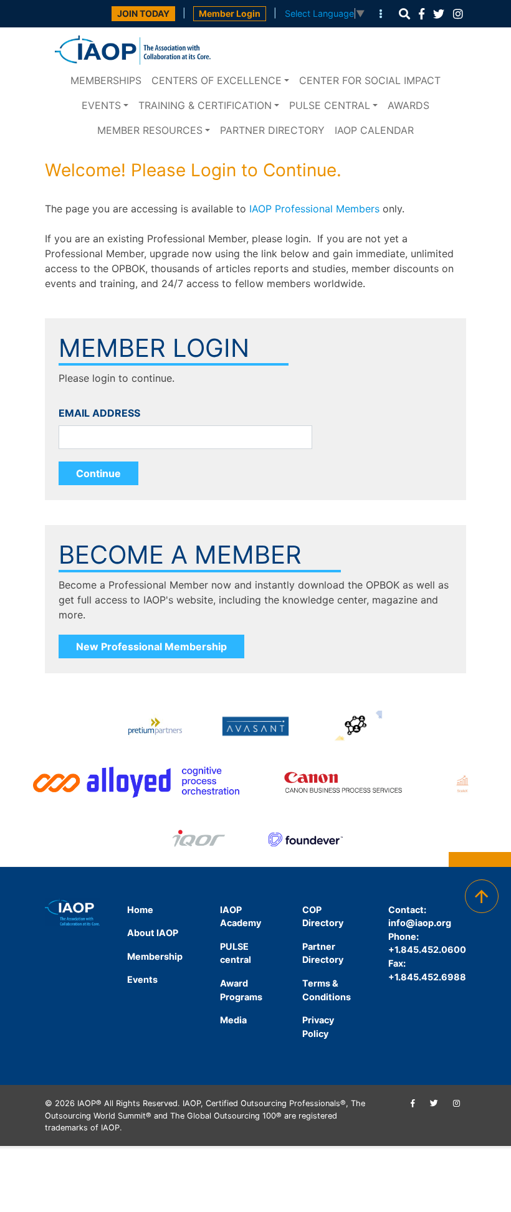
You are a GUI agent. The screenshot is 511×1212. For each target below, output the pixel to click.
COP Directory (322, 916)
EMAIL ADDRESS (99, 413)
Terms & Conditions (326, 990)
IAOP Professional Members (314, 208)
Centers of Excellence (216, 80)
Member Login (229, 13)
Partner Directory (272, 130)
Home (140, 909)
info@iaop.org (419, 922)
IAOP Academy (240, 916)
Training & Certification (205, 105)
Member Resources (150, 130)
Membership (155, 956)
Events (101, 105)
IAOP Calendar (374, 130)
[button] (404, 14)
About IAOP (152, 932)
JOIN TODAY (143, 13)
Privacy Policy (318, 1027)
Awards (408, 105)
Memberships (105, 80)
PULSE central (329, 105)
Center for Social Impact (370, 80)
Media (233, 1020)
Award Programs (241, 990)
